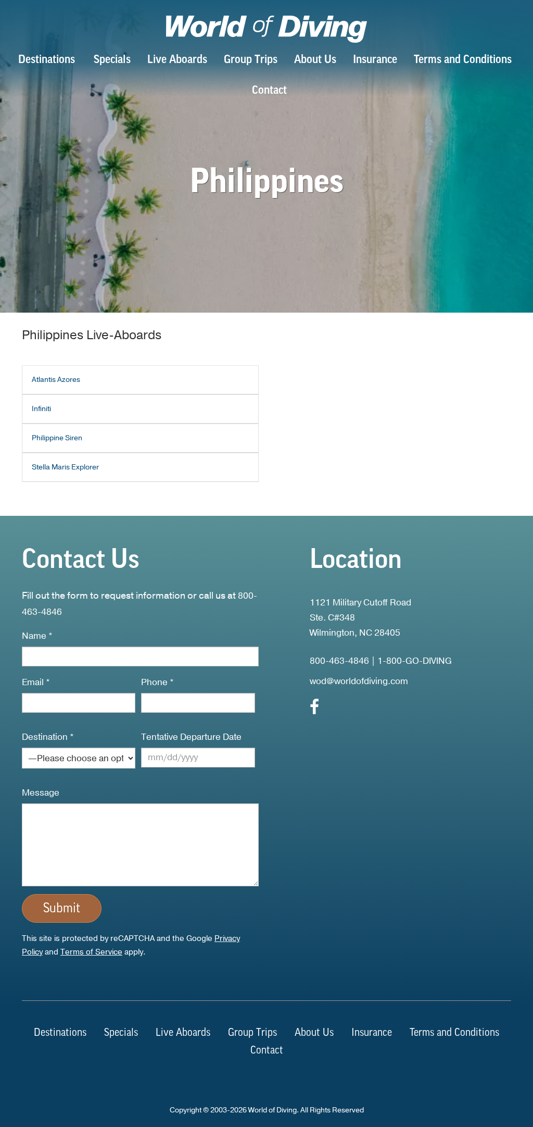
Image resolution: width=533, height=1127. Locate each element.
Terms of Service (91, 952)
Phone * (157, 682)
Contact (269, 91)
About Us (315, 60)
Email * (36, 682)
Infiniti (41, 409)
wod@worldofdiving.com (359, 681)
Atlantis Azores (56, 380)
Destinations (46, 60)
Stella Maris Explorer (65, 467)
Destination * (48, 737)
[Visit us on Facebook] (314, 710)
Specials (112, 60)
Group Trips (250, 60)
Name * (37, 636)
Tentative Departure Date (191, 737)
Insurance (375, 60)
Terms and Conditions (463, 60)
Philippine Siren (57, 438)
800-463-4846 (339, 661)
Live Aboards (177, 60)
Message (40, 793)
